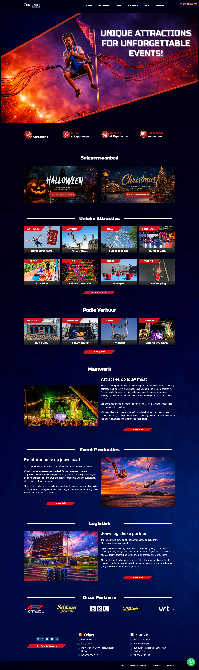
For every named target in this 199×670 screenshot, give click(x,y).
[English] (184, 3)
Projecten (132, 5)
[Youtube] (52, 639)
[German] (191, 3)
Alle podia (99, 352)
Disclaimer (170, 665)
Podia (118, 5)
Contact (159, 5)
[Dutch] (181, 3)
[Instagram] (42, 639)
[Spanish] (195, 3)
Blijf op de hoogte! (47, 646)
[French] (188, 3)
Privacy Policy (156, 665)
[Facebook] (38, 639)
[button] (25, 608)
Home (89, 5)
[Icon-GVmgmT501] (57, 639)
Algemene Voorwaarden (137, 665)
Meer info (138, 429)
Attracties (104, 5)
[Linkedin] (47, 639)
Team (146, 5)
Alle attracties (99, 293)
